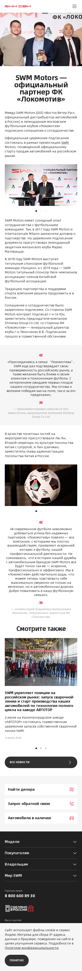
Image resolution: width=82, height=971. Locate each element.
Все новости (19, 762)
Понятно (17, 960)
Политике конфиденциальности (32, 948)
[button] (36, 748)
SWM (65, 142)
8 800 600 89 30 (20, 895)
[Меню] (74, 6)
